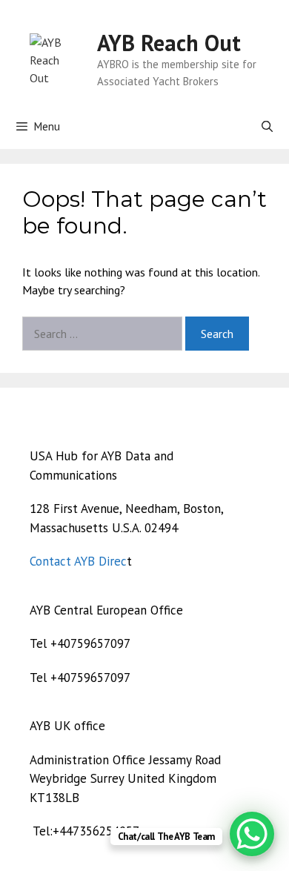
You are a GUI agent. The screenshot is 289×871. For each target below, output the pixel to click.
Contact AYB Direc (78, 561)
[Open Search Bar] (267, 127)
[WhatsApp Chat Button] (252, 834)
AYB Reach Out (169, 42)
